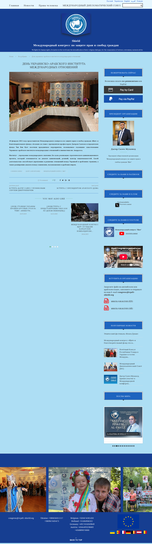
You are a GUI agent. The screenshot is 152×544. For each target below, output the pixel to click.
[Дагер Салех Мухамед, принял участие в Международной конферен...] (110, 376)
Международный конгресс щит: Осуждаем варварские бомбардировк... (85, 228)
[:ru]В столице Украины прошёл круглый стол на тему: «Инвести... (23, 208)
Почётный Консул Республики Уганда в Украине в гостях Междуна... (129, 353)
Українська (118, 1)
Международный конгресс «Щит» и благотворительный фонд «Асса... (120, 341)
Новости (29, 5)
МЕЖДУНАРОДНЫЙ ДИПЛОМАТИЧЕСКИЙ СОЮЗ (92, 5)
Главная (14, 5)
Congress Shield (16, 171)
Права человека (48, 5)
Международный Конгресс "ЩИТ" (55, 171)
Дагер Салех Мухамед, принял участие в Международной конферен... (129, 380)
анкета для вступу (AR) (122, 308)
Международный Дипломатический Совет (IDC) (131, 366)
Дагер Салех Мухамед (33, 171)
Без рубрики (22, 56)
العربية (133, 1)
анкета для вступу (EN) (122, 301)
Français (140, 1)
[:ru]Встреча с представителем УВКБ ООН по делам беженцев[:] (54, 208)
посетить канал (132, 233)
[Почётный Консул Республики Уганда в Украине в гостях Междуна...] (110, 349)
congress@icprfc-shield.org (21, 518)
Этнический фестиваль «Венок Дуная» (121, 334)
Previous (102, 424)
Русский (110, 1)
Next (144, 424)
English (127, 1)
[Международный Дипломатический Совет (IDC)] (110, 363)
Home (11, 56)
